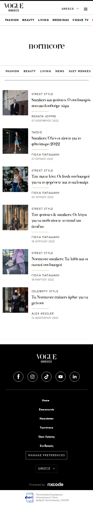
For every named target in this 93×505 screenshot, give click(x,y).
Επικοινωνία (46, 409)
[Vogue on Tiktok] (47, 376)
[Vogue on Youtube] (61, 376)
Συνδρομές (46, 446)
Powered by (37, 484)
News (59, 71)
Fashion (12, 71)
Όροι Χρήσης (46, 436)
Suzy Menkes (80, 71)
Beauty (30, 71)
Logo (46, 360)
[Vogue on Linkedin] (75, 376)
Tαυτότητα (46, 427)
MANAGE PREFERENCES (46, 455)
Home (45, 400)
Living (45, 71)
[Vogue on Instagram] (32, 376)
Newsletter (47, 418)
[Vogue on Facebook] (18, 376)
